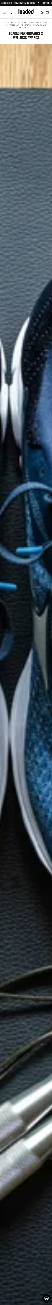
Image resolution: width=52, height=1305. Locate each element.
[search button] (10, 12)
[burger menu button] (4, 12)
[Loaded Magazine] (26, 12)
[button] (42, 12)
